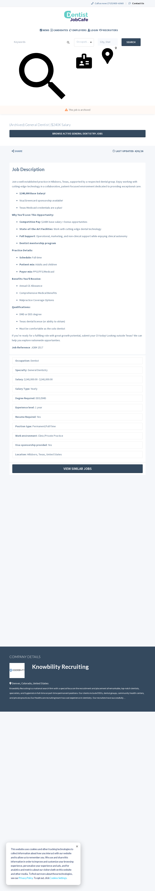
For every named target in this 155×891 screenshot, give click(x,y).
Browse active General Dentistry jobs (77, 133)
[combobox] (84, 42)
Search (131, 42)
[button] (17, 151)
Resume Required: (25, 417)
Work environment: (26, 435)
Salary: (19, 379)
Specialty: (21, 370)
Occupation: (22, 360)
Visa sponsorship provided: (31, 445)
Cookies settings (58, 878)
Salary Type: (22, 388)
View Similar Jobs (78, 468)
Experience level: (25, 407)
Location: (21, 454)
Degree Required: (25, 398)
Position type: (23, 426)
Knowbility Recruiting (60, 666)
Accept (77, 846)
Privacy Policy (26, 878)
